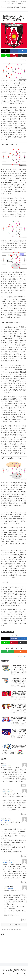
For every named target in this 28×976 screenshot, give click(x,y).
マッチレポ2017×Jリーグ (8, 631)
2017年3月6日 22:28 (7, 862)
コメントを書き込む (14, 924)
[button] (22, 55)
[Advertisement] (14, 947)
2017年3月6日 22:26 (7, 792)
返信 (24, 785)
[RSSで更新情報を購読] (20, 651)
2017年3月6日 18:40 (5, 820)
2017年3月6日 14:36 (5, 765)
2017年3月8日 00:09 (8, 888)
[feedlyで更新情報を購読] (7, 651)
